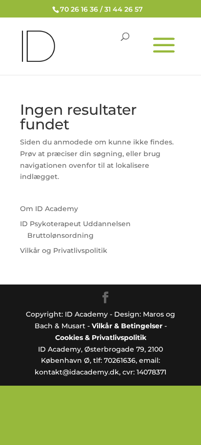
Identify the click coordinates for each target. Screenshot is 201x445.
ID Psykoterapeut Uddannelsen (75, 223)
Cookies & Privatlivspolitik (100, 337)
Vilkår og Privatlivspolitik (63, 250)
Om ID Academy (49, 208)
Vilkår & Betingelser (127, 325)
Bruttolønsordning (60, 235)
